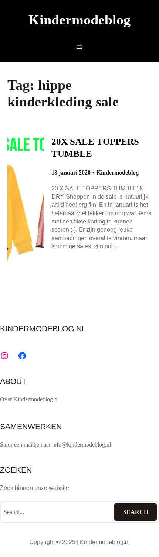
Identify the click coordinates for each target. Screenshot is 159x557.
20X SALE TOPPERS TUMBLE (95, 147)
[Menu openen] (79, 47)
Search (135, 512)
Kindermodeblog (79, 19)
